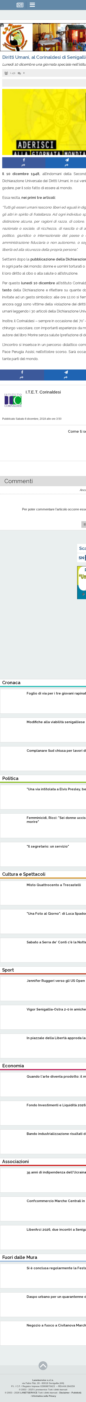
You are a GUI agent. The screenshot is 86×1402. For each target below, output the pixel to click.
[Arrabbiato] (22, 445)
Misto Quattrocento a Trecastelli (54, 885)
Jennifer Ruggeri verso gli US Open (56, 981)
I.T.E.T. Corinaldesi (43, 392)
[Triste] (66, 445)
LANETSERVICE (28, 1392)
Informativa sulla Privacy (44, 1396)
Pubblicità (76, 1392)
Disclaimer (64, 1392)
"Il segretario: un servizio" (48, 846)
